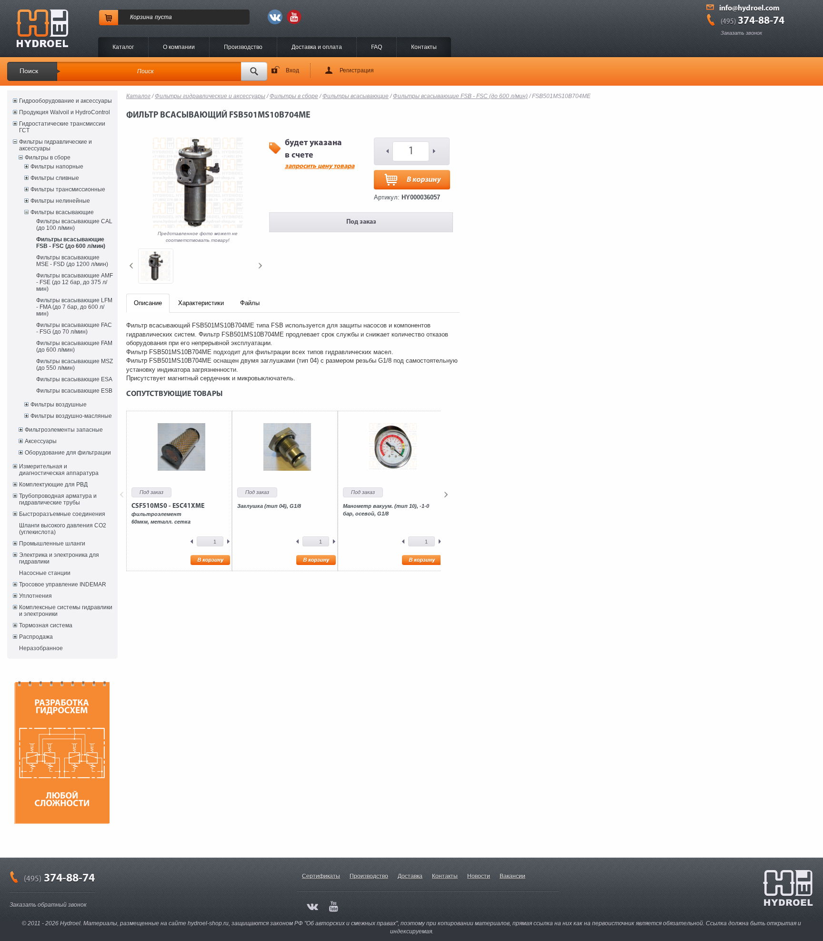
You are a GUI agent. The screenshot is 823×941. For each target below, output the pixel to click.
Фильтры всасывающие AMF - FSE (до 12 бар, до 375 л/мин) (74, 282)
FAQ (376, 47)
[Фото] (155, 266)
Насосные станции (44, 573)
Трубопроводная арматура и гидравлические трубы (58, 499)
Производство (243, 47)
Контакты (424, 47)
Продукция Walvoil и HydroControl (64, 112)
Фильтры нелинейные (60, 201)
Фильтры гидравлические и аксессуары (55, 145)
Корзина (141, 17)
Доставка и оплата (316, 47)
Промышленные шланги (52, 543)
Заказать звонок (741, 33)
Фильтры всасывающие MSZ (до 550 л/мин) (74, 364)
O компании (179, 47)
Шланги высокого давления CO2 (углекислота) (62, 528)
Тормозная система (45, 625)
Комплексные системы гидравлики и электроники (65, 610)
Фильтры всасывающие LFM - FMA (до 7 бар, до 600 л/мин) (74, 307)
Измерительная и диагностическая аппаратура (59, 469)
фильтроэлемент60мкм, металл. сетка (167, 514)
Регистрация (357, 70)
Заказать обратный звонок (48, 904)
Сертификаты (321, 876)
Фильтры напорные (56, 166)
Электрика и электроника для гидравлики (59, 558)
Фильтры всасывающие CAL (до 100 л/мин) (74, 224)
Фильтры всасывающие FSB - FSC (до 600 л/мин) (70, 242)
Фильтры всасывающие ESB (74, 390)
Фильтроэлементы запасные (64, 429)
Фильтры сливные (54, 178)
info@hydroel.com (749, 8)
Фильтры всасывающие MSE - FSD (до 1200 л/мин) (72, 260)
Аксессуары (41, 441)
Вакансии (512, 876)
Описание (148, 303)
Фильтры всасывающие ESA (74, 379)
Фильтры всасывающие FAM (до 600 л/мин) (74, 346)
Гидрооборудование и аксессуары (65, 101)
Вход (292, 70)
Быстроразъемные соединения (62, 514)
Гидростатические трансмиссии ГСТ (62, 127)
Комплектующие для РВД (53, 484)
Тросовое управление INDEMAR (62, 584)
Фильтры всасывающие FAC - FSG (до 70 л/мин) (74, 328)
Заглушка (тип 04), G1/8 (269, 506)
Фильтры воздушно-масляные (71, 416)
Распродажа (36, 637)
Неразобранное (41, 648)
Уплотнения (35, 596)
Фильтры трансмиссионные (67, 189)
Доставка (410, 876)
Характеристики (201, 303)
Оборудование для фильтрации (68, 452)
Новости (478, 876)
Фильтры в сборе (47, 157)
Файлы (250, 303)
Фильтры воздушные (58, 404)
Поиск (29, 71)
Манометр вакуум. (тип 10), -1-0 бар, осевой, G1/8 (386, 509)
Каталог (123, 47)
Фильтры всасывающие (62, 212)
